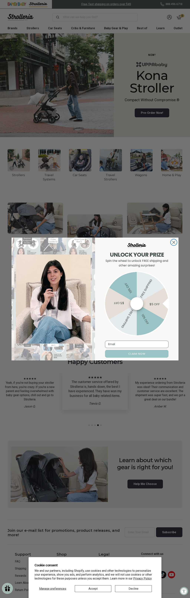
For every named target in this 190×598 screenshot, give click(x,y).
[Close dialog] (174, 242)
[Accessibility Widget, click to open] (184, 591)
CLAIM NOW (136, 354)
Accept (93, 588)
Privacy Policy (142, 578)
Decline (133, 588)
